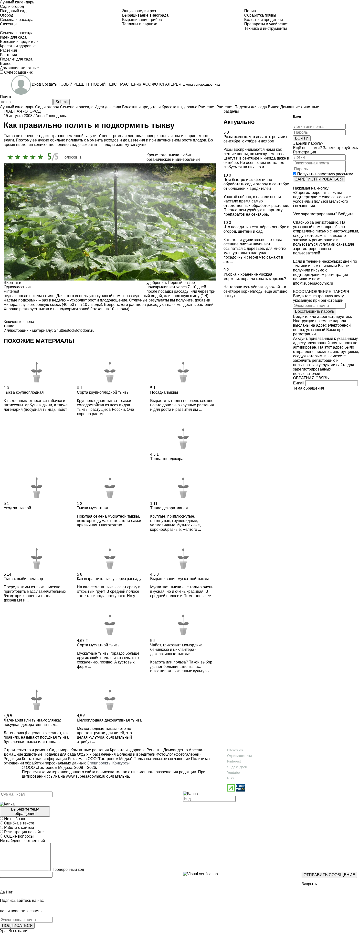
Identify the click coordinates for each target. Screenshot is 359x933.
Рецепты (154, 750)
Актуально (239, 122)
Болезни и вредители (135, 754)
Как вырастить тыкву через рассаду (109, 579)
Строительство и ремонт (26, 750)
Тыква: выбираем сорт (24, 579)
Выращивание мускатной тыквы (179, 579)
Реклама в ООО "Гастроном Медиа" (100, 759)
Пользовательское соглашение (162, 759)
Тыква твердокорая (168, 459)
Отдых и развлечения (96, 754)
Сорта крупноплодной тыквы (103, 392)
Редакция (12, 759)
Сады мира (59, 750)
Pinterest (234, 761)
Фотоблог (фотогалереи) (178, 754)
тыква (9, 326)
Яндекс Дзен (237, 767)
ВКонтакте (235, 750)
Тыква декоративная (169, 508)
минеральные (188, 159)
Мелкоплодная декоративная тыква (109, 720)
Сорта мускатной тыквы (98, 645)
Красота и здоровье (127, 750)
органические (159, 159)
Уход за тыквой (17, 508)
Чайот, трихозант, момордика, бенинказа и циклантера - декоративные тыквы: (176, 649)
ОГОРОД (33, 111)
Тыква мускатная (92, 508)
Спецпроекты (99, 763)
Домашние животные (23, 754)
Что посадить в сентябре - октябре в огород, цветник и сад (256, 229)
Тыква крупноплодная (24, 392)
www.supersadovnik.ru (85, 776)
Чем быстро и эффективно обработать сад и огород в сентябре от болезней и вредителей (256, 184)
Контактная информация (44, 759)
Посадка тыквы (164, 392)
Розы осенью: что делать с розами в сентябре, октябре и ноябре (255, 139)
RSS (230, 778)
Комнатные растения (89, 750)
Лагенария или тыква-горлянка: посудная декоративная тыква (32, 722)
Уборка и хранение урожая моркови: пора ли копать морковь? (254, 276)
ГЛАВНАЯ (13, 111)
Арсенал (196, 750)
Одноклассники (239, 756)
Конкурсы (121, 763)
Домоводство (175, 750)
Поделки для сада (59, 754)
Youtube (233, 772)
